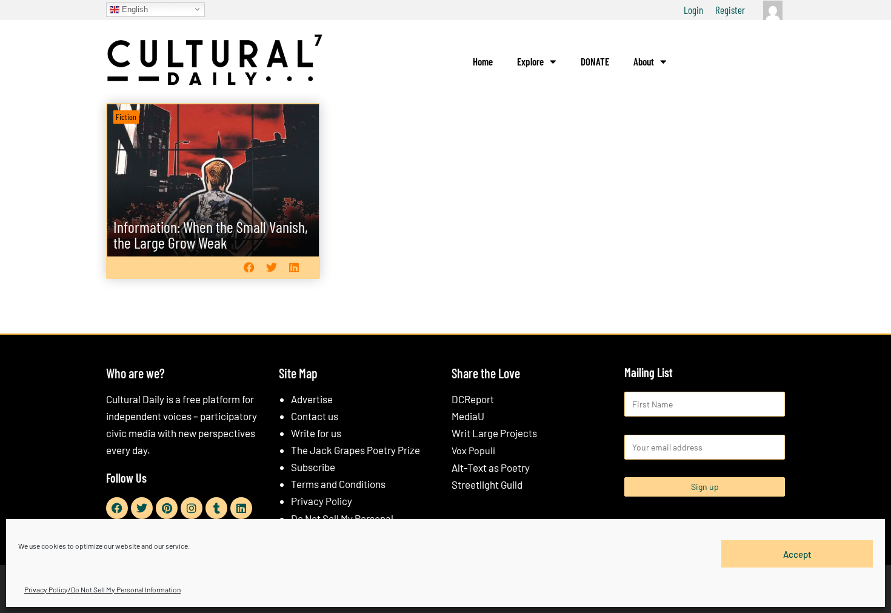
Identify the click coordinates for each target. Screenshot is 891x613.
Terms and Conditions (338, 484)
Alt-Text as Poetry (491, 467)
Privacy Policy (321, 501)
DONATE (595, 61)
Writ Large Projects (494, 433)
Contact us (314, 416)
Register (730, 10)
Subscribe (313, 467)
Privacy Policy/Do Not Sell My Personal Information (102, 589)
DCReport (473, 399)
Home (483, 61)
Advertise (312, 399)
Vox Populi (473, 450)
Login (693, 10)
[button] (249, 267)
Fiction (126, 117)
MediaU (468, 416)
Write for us (316, 433)
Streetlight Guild (487, 484)
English (133, 8)
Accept (797, 553)
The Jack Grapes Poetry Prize (355, 450)
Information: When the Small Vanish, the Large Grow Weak (210, 234)
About (643, 61)
